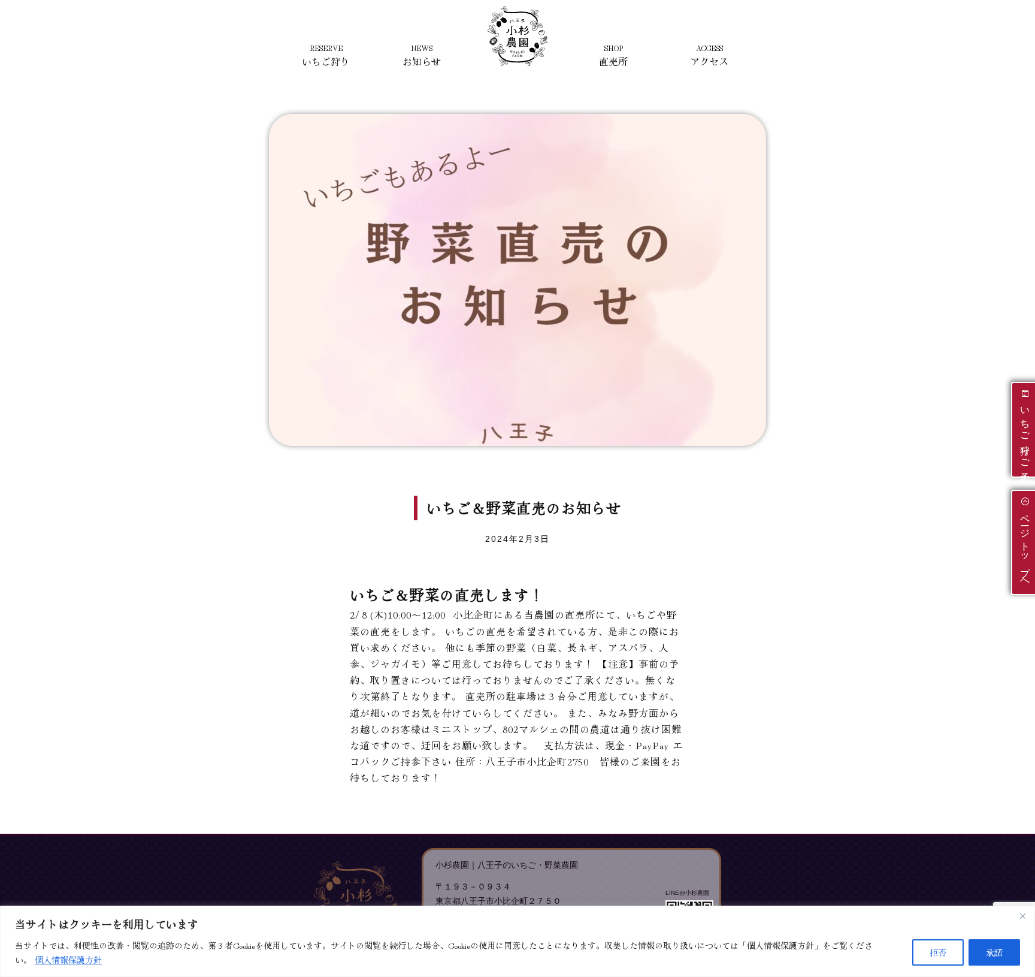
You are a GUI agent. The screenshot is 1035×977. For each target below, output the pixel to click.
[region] (517, 941)
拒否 (938, 952)
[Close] (1022, 916)
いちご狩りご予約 (1025, 434)
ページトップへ (1025, 547)
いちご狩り (326, 55)
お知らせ (421, 55)
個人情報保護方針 (68, 960)
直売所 (613, 55)
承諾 (994, 952)
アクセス (709, 55)
